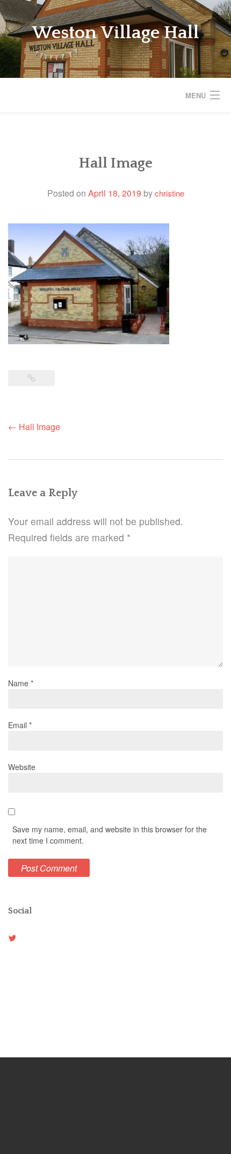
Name (20, 683)
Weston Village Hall (115, 33)
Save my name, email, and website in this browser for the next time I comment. (109, 835)
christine (169, 193)
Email (20, 725)
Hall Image (34, 426)
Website (21, 766)
